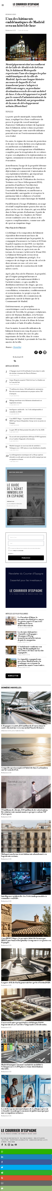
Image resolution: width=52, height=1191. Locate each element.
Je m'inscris (26, 627)
